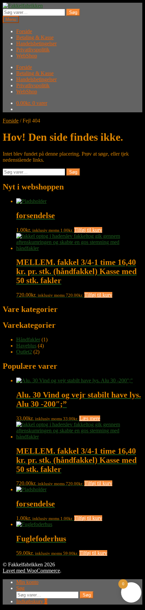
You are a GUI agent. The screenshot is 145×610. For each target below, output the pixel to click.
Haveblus (26, 345)
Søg (73, 12)
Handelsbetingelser (36, 43)
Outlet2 (24, 352)
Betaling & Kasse (35, 37)
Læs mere (89, 418)
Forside (24, 31)
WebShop (26, 56)
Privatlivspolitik (33, 49)
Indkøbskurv (31, 601)
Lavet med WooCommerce (31, 570)
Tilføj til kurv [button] (88, 230)
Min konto (27, 582)
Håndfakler (28, 339)
